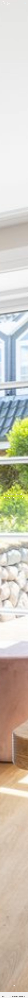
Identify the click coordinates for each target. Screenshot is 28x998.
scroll (14, 985)
